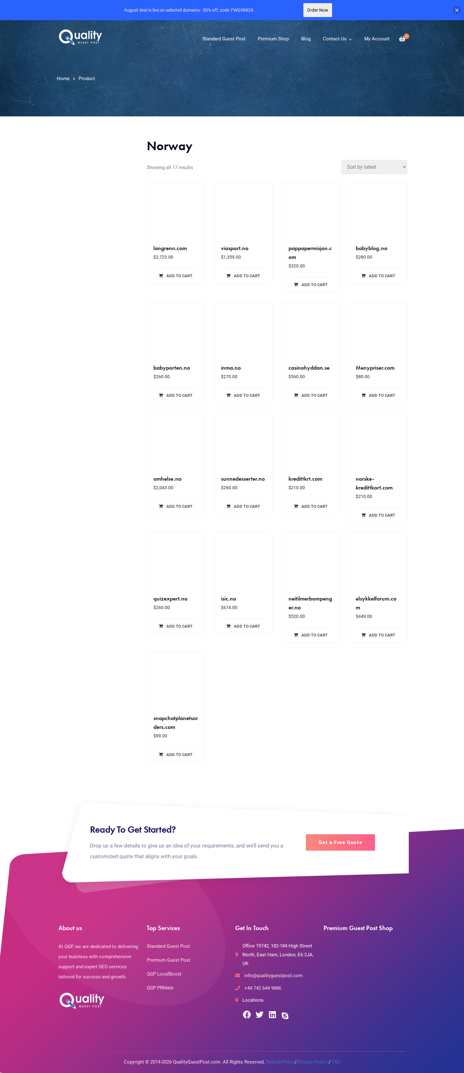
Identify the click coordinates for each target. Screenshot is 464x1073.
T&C (336, 1062)
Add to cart (179, 275)
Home (63, 78)
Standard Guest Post (224, 39)
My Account (377, 39)
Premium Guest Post (168, 960)
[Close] (457, 10)
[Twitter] (259, 1014)
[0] (402, 39)
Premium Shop (273, 39)
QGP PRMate (160, 988)
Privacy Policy (312, 1062)
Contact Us (335, 39)
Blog (306, 39)
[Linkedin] (272, 1014)
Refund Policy (280, 1062)
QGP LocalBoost (164, 974)
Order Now (317, 10)
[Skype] (284, 1015)
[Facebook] (247, 1014)
